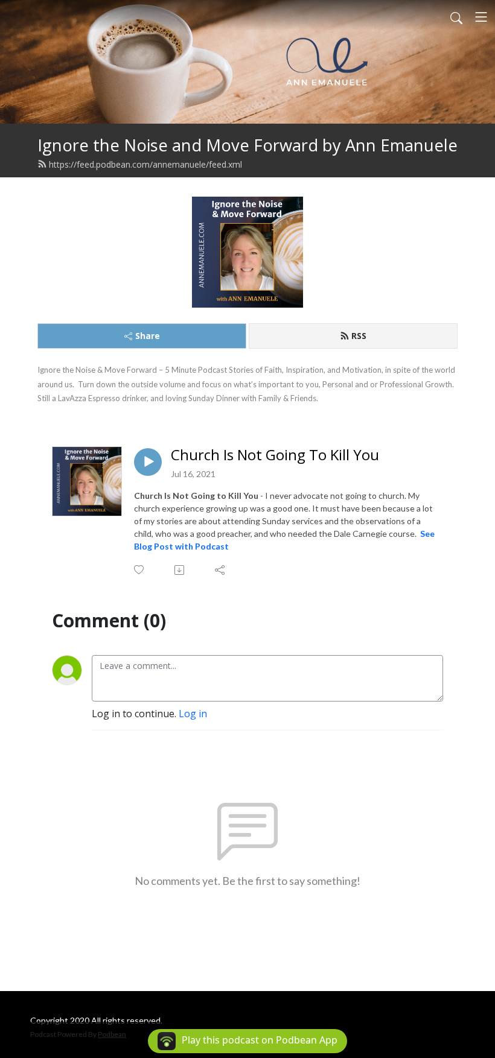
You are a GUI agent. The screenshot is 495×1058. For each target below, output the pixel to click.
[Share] (221, 570)
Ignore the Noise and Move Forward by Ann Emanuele (247, 145)
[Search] (456, 17)
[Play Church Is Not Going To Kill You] (148, 462)
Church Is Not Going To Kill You (275, 455)
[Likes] (140, 569)
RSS (358, 335)
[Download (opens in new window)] (180, 570)
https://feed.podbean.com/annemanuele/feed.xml (145, 164)
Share (147, 335)
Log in (193, 713)
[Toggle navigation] (481, 16)
